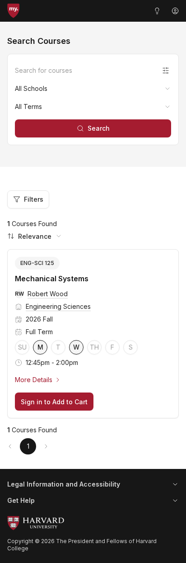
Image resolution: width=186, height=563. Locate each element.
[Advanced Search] (166, 71)
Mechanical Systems (51, 278)
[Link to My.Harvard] (13, 11)
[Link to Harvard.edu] (93, 523)
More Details (33, 379)
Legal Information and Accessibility (63, 484)
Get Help (21, 500)
